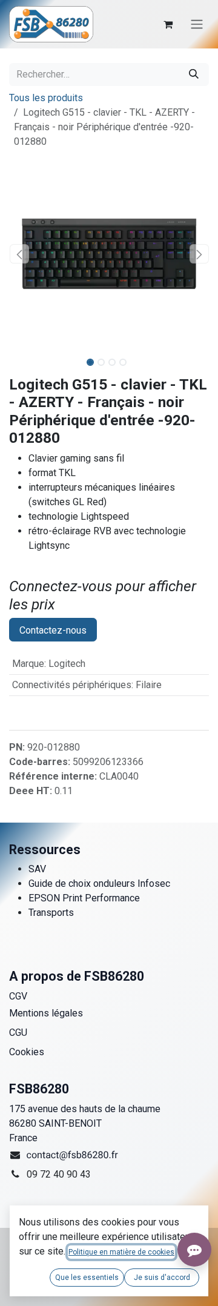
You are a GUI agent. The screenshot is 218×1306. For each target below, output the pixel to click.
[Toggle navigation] (197, 24)
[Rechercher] (194, 74)
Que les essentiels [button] (87, 1277)
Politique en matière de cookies (121, 1252)
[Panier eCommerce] (168, 24)
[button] (19, 254)
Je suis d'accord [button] (162, 1277)
